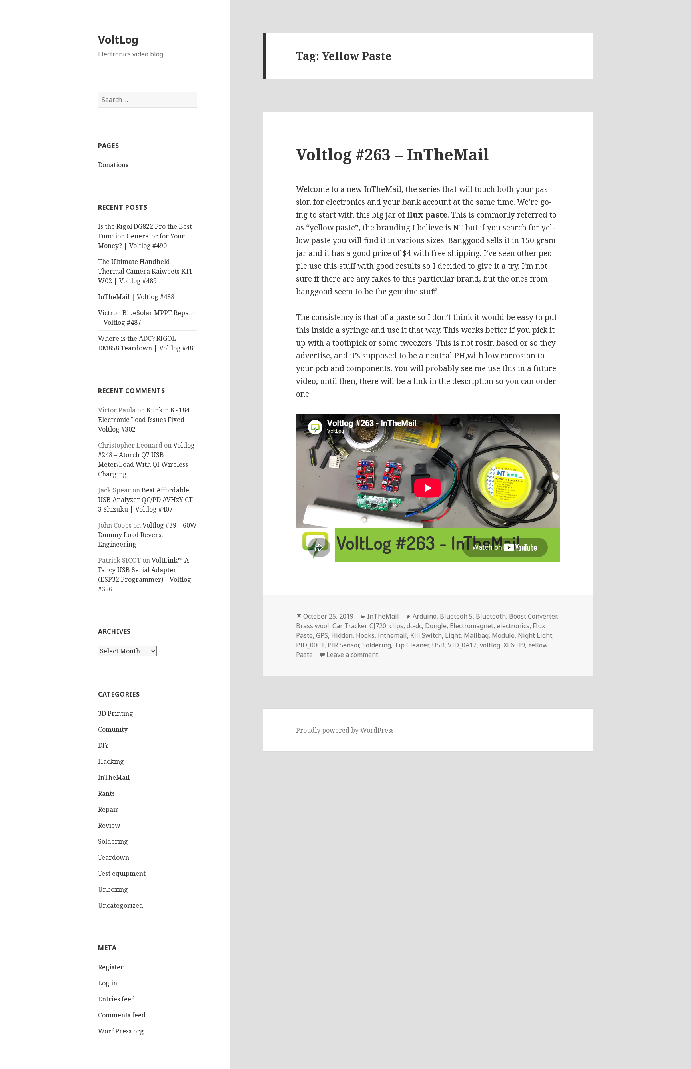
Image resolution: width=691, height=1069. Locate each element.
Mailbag (476, 635)
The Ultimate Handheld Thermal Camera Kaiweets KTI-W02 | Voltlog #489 (146, 271)
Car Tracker (349, 625)
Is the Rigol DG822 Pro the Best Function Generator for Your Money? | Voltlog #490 (145, 236)
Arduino (425, 616)
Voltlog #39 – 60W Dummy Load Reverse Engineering (147, 535)
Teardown (113, 857)
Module (503, 635)
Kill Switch (426, 635)
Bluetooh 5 (456, 616)
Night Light (535, 635)
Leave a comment (352, 654)
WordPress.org (121, 1031)
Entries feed (116, 999)
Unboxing (113, 889)
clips (396, 625)
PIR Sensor (343, 645)
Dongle (436, 625)
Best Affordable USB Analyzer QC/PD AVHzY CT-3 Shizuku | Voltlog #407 (146, 500)
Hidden (342, 635)
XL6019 (514, 645)
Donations (113, 164)
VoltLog (118, 39)
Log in (107, 983)
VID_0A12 (462, 645)
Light (453, 635)
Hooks (365, 635)
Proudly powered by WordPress (345, 730)
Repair (108, 809)
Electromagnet (471, 625)
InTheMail (114, 777)
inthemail (392, 635)
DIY (103, 745)
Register (111, 967)
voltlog (490, 645)
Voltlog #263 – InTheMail (392, 154)
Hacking (111, 761)
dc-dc (414, 625)
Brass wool (312, 625)
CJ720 (377, 625)
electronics (513, 625)
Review (109, 825)
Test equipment (122, 873)
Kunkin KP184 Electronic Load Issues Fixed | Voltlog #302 (144, 420)
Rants (106, 793)
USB (438, 645)
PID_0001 (310, 645)
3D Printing (115, 713)
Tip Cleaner (411, 645)
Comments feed (122, 1015)
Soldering (113, 841)
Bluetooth (491, 616)
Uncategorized (120, 905)
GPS (322, 635)
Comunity (113, 729)
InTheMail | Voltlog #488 (136, 296)
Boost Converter (533, 616)
